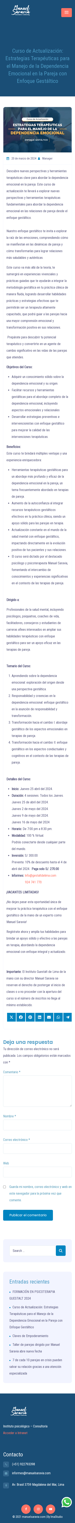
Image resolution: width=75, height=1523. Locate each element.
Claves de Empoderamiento (30, 1336)
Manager (47, 158)
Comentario (11, 1072)
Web (6, 1163)
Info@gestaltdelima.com (40, 875)
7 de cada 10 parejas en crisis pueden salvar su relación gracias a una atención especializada (35, 1366)
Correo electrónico (16, 1140)
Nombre (9, 1116)
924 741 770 (33, 882)
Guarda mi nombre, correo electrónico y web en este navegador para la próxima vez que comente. (40, 1193)
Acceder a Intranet (15, 1433)
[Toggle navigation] (66, 12)
